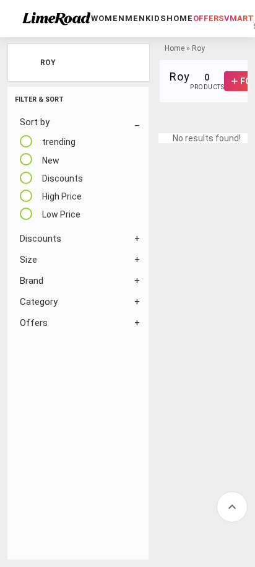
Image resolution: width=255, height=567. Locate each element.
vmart (239, 18)
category (39, 301)
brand (31, 280)
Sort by (35, 122)
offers (208, 18)
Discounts (40, 238)
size (28, 259)
